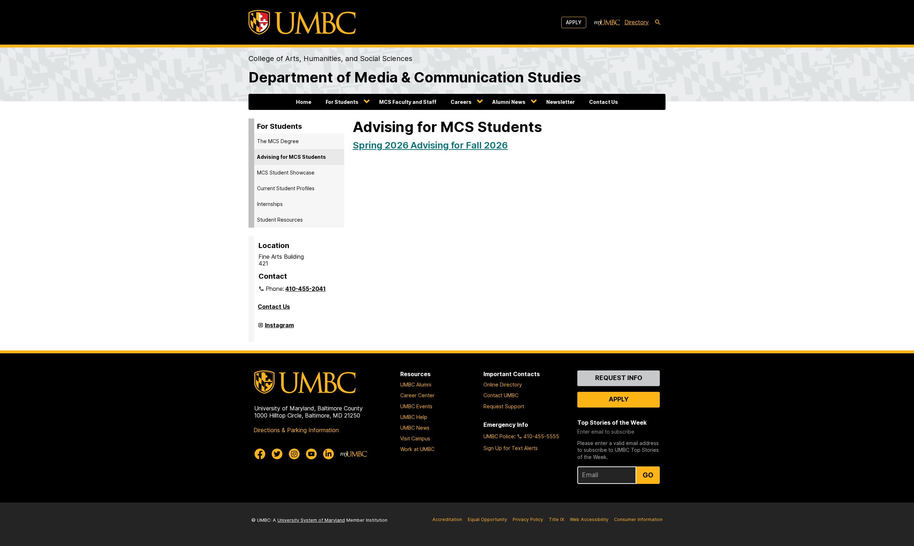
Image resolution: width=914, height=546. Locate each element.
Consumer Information (638, 519)
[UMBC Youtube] (311, 454)
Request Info (618, 377)
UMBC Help (413, 417)
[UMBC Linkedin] (328, 454)
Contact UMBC (500, 395)
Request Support (503, 406)
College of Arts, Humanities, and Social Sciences (330, 58)
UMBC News (415, 428)
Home (303, 102)
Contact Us (603, 102)
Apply (574, 22)
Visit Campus (415, 438)
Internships (270, 204)
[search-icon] (658, 22)
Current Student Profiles (286, 188)
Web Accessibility (589, 519)
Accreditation (447, 519)
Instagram (279, 328)
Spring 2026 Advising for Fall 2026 (430, 145)
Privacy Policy (528, 519)
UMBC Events (416, 406)
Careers (461, 102)
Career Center (417, 395)
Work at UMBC (417, 449)
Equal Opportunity (487, 519)
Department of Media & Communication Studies (414, 77)
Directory (636, 22)
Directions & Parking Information (296, 430)
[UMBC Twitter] (277, 454)
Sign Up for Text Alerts (510, 448)
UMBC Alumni (415, 384)
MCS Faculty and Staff (407, 102)
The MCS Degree (278, 141)
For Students (342, 102)
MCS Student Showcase (286, 173)
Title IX (556, 519)
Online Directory (502, 384)
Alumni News (509, 102)
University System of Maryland (311, 520)
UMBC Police (498, 436)
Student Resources (280, 220)
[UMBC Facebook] (260, 454)
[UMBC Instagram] (294, 454)
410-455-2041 (305, 288)
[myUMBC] (607, 22)
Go (648, 475)
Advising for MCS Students (291, 157)
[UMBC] (302, 22)
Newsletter (560, 102)
